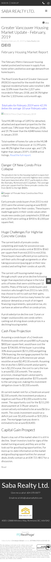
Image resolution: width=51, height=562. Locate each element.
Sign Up (14, 3)
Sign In (4, 3)
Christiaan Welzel (17, 541)
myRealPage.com (25, 535)
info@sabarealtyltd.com (31, 497)
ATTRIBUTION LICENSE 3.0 (40, 541)
